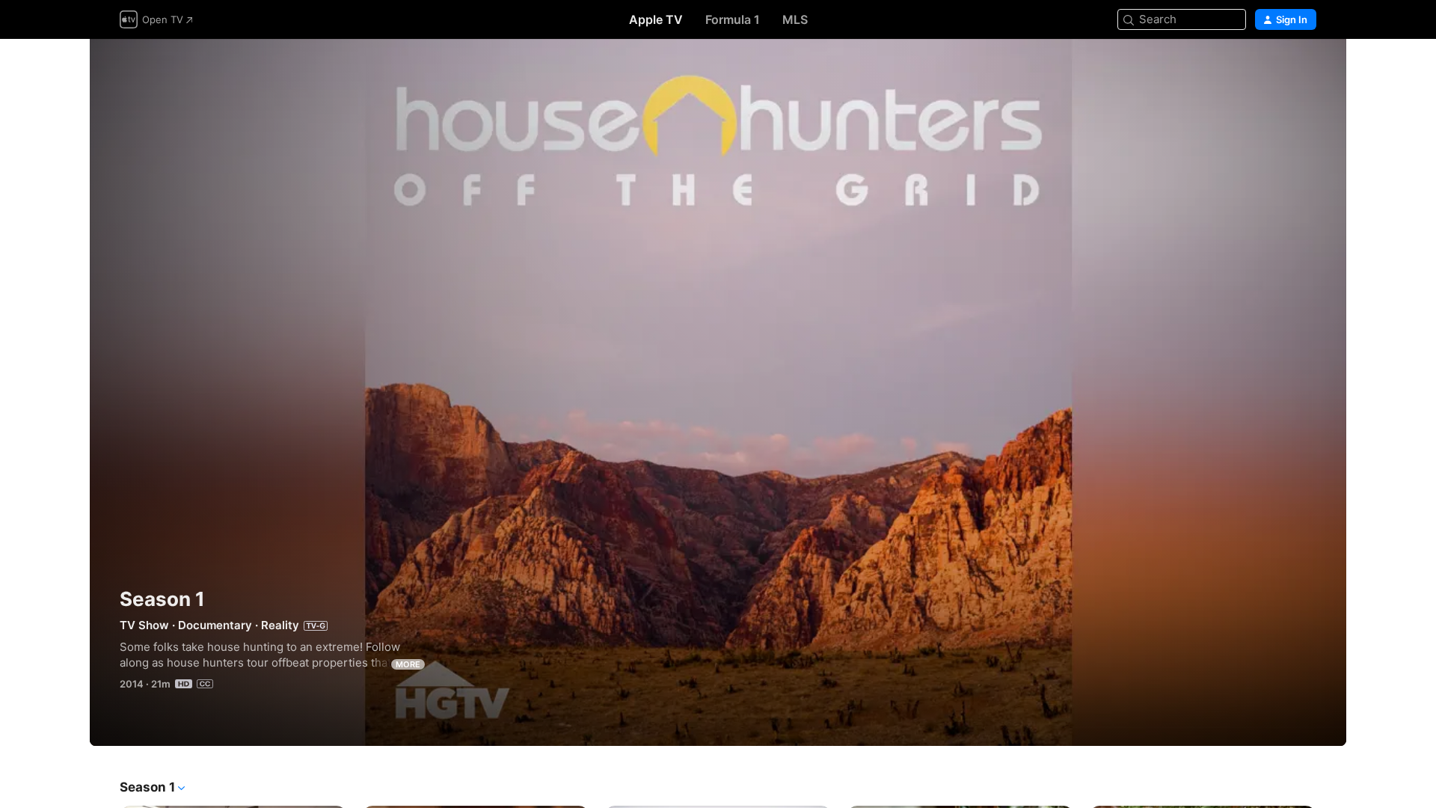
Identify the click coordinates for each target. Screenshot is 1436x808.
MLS (795, 19)
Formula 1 (732, 19)
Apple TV (656, 19)
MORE (408, 664)
